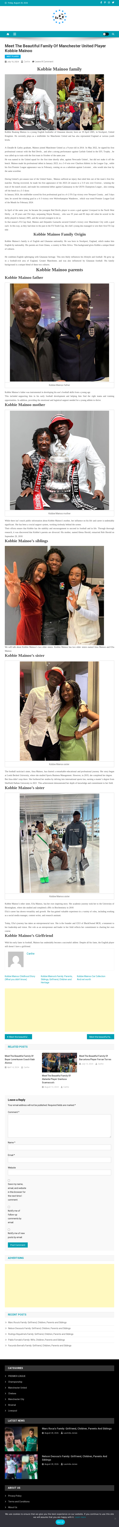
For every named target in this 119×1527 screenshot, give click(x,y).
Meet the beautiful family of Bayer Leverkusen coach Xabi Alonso (20, 1059)
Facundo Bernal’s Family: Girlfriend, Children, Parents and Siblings (39, 1345)
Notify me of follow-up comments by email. (14, 1217)
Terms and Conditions (19, 1501)
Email (11, 1155)
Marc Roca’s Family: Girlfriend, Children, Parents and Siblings (37, 1322)
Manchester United (17, 1387)
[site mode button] (106, 34)
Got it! (60, 1522)
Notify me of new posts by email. (16, 1235)
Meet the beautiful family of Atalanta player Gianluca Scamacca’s (56, 1079)
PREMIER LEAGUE (17, 1376)
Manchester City (16, 1399)
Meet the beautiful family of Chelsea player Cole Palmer (101, 1037)
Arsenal (12, 1405)
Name (11, 1142)
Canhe (27, 61)
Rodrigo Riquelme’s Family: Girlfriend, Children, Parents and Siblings (40, 1334)
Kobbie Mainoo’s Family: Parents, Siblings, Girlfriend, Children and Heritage (57, 979)
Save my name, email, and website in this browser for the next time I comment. (17, 1192)
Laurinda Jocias (70, 1433)
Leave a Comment (44, 61)
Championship (15, 1382)
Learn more (80, 1517)
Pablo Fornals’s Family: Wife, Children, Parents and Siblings (36, 1340)
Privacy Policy (15, 1496)
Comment (13, 1112)
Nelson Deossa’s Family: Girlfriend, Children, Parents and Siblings (39, 1328)
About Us (12, 1507)
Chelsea (12, 1393)
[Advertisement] (59, 1010)
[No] (115, 1518)
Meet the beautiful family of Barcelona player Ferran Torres (95, 1058)
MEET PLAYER (13, 56)
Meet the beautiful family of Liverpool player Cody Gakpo (20, 1037)
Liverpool (12, 1410)
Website (12, 1167)
